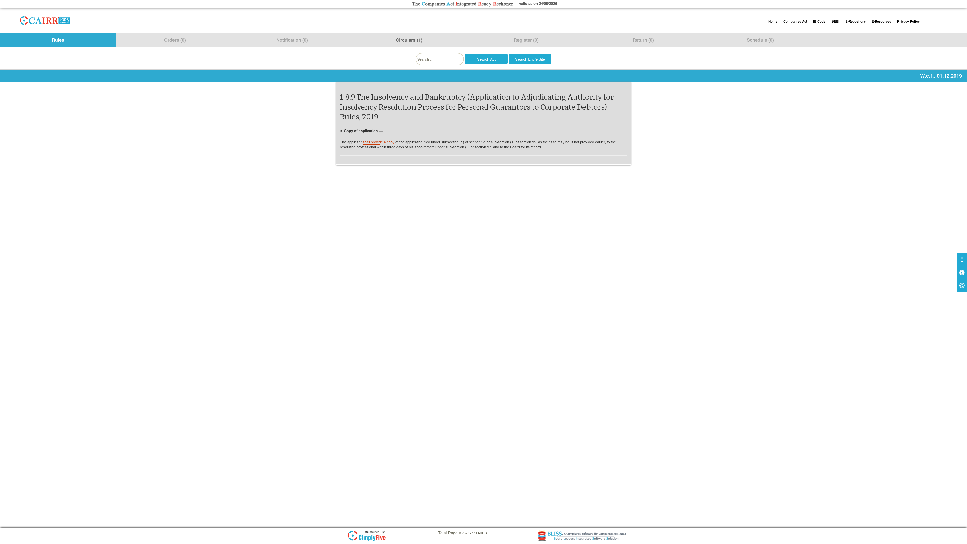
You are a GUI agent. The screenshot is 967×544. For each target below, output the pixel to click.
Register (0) (526, 40)
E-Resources (881, 21)
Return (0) (643, 40)
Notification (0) (292, 40)
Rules (58, 40)
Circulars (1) (409, 40)
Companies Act (795, 21)
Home (772, 21)
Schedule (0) (760, 40)
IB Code (819, 21)
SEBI (835, 21)
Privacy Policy (908, 21)
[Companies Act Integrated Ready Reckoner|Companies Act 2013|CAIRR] (45, 19)
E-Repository (855, 21)
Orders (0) (175, 40)
